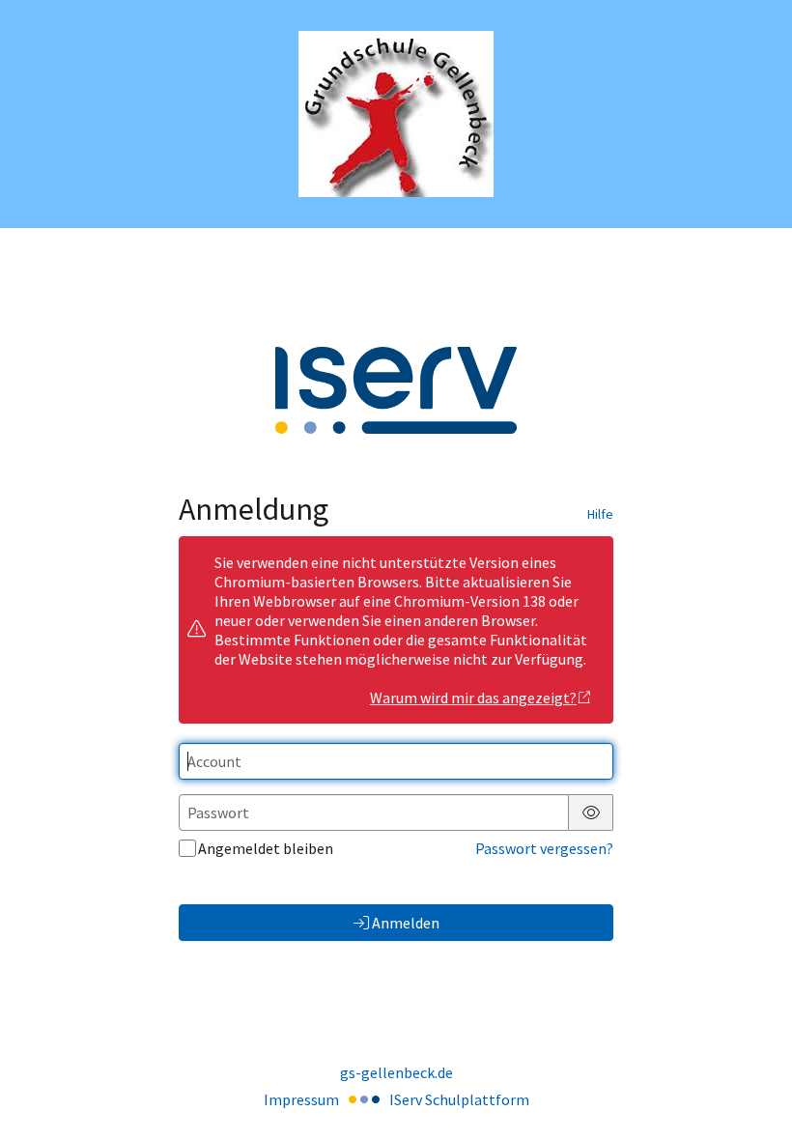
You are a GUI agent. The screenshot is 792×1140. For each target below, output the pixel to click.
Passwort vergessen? (544, 848)
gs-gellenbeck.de (396, 1072)
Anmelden (405, 922)
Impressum (301, 1099)
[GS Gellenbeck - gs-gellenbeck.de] (396, 114)
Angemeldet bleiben (265, 848)
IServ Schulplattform (459, 1099)
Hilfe (600, 514)
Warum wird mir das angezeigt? (473, 697)
